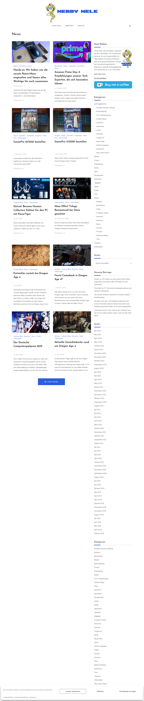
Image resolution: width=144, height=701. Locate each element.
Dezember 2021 (100, 432)
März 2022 (98, 425)
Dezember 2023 (100, 353)
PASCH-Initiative (102, 145)
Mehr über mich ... (100, 74)
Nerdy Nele (77, 10)
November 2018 (100, 511)
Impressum (32, 697)
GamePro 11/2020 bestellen (71, 141)
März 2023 (98, 383)
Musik (96, 187)
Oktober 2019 (99, 488)
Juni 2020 (97, 485)
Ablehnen (100, 691)
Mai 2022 (97, 417)
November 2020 (100, 470)
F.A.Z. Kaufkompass (103, 115)
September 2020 (100, 473)
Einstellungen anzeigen (127, 691)
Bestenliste (58, 66)
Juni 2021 (97, 451)
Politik (39, 336)
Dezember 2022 (100, 391)
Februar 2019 (99, 503)
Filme (96, 172)
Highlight (97, 183)
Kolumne (38, 136)
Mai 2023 (97, 376)
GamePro (22, 136)
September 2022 (100, 402)
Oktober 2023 (99, 361)
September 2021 (100, 440)
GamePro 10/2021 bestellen (29, 142)
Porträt (99, 228)
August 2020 (99, 477)
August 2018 (99, 515)
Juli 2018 (97, 518)
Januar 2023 (98, 387)
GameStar (22, 66)
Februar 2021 (99, 462)
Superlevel (100, 149)
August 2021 (99, 443)
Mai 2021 (97, 455)
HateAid (99, 134)
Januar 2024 (98, 350)
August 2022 (99, 406)
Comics (96, 160)
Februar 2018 (99, 533)
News (29, 66)
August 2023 (99, 368)
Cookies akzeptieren (72, 691)
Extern (15, 66)
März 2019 (98, 500)
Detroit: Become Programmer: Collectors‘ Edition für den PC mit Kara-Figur (30, 210)
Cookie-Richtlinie (8, 697)
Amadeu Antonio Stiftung (105, 108)
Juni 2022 (97, 413)
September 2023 (100, 365)
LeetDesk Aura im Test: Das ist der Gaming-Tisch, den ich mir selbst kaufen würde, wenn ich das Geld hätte (112, 313)
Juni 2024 (97, 331)
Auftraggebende (100, 104)
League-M (100, 138)
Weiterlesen (17, 100)
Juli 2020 (97, 481)
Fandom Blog (59, 202)
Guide (98, 209)
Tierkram (97, 243)
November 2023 (100, 357)
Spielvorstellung (102, 235)
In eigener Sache (102, 213)
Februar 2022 (99, 428)
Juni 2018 (97, 522)
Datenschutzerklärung (21, 697)
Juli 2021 (97, 447)
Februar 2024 (99, 346)
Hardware (80, 66)
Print (15, 138)
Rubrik (96, 198)
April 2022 (98, 421)
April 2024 (98, 338)
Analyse (57, 135)
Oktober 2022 (99, 398)
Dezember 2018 (100, 507)
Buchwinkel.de (101, 111)
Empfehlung (98, 164)
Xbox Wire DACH (102, 153)
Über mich (69, 26)
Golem (98, 130)
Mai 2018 (97, 526)
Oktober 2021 (99, 436)
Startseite (56, 26)
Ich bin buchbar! (100, 78)
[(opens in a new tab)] (31, 52)
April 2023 (98, 380)
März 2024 (98, 342)
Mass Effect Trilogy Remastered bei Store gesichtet (67, 210)
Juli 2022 (97, 410)
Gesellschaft (98, 175)
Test (98, 239)
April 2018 (98, 530)
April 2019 (98, 496)
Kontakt (81, 26)
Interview (99, 217)
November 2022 (100, 395)
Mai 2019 (97, 492)
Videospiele (22, 138)
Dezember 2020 (100, 466)
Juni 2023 (97, 372)
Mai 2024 (97, 335)
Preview (99, 232)
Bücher (96, 157)
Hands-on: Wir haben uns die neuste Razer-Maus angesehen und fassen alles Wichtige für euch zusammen (112, 281)
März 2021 (98, 458)
